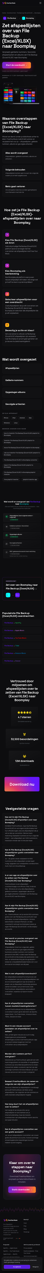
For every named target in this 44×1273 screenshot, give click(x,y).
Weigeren (36, 1267)
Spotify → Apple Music (10, 1248)
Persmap (26, 1232)
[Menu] (40, 3)
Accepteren (17, 1267)
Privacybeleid (28, 1248)
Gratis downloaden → (22, 1189)
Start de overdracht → (16, 65)
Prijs (25, 1226)
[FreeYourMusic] (9, 3)
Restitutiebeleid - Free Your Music (31, 1252)
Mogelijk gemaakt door (8, 1238)
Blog (25, 1229)
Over (25, 1223)
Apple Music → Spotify (10, 1254)
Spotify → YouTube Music (11, 1251)
